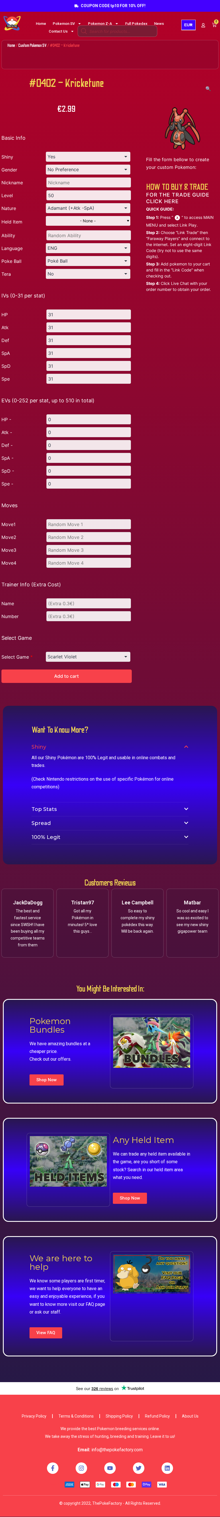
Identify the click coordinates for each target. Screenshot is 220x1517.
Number (10, 616)
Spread (41, 823)
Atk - (6, 432)
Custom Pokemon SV (32, 45)
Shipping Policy (119, 1416)
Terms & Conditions (76, 1416)
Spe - (7, 484)
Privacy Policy (34, 1416)
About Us (190, 1416)
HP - (6, 419)
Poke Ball (11, 261)
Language (12, 248)
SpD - (7, 471)
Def (5, 340)
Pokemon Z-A (100, 23)
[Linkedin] (167, 1468)
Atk (5, 327)
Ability (8, 235)
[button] (47, 1080)
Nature (8, 208)
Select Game (17, 657)
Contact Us (58, 31)
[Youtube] (110, 1468)
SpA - (7, 458)
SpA (5, 353)
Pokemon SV (64, 23)
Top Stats (44, 809)
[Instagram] (81, 1468)
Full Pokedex (136, 23)
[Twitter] (138, 1468)
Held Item (11, 222)
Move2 (8, 537)
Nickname (12, 182)
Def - (7, 445)
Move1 (8, 524)
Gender (9, 170)
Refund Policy (157, 1416)
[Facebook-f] (52, 1468)
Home (41, 23)
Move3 (8, 550)
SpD (6, 366)
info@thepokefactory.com (117, 1449)
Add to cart (66, 676)
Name (7, 603)
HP (4, 314)
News (159, 23)
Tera (6, 274)
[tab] (110, 747)
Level (7, 195)
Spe (5, 379)
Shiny (7, 157)
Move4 (8, 563)
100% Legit (46, 837)
